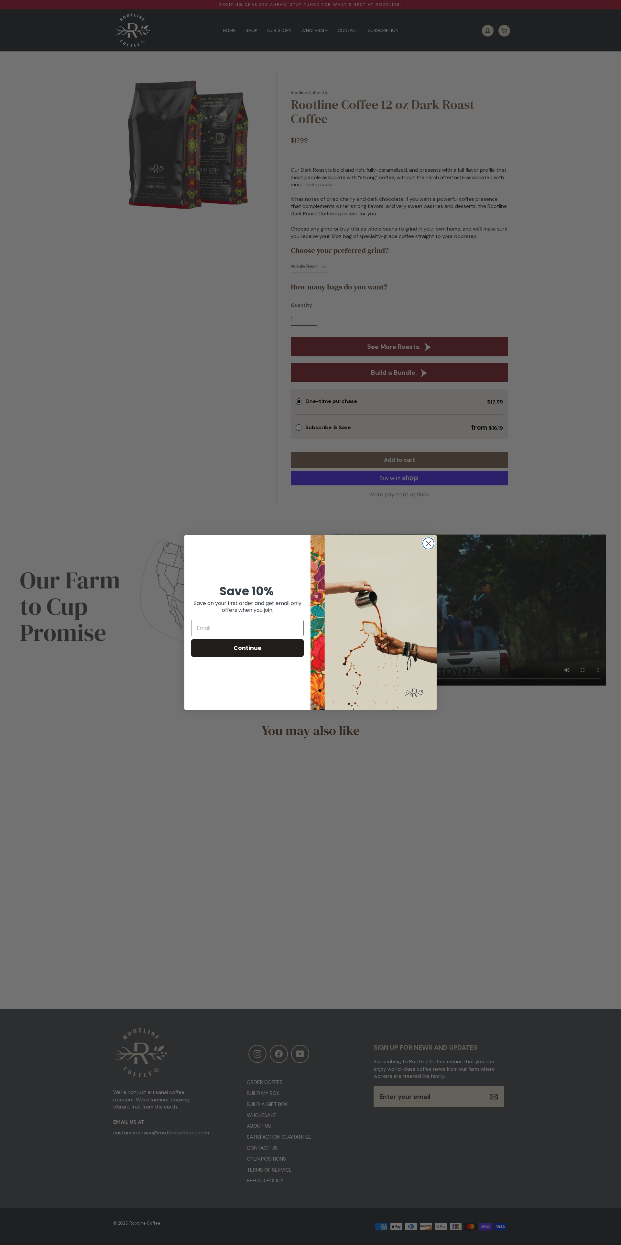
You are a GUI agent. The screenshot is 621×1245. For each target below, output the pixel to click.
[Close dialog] (428, 543)
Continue (248, 648)
